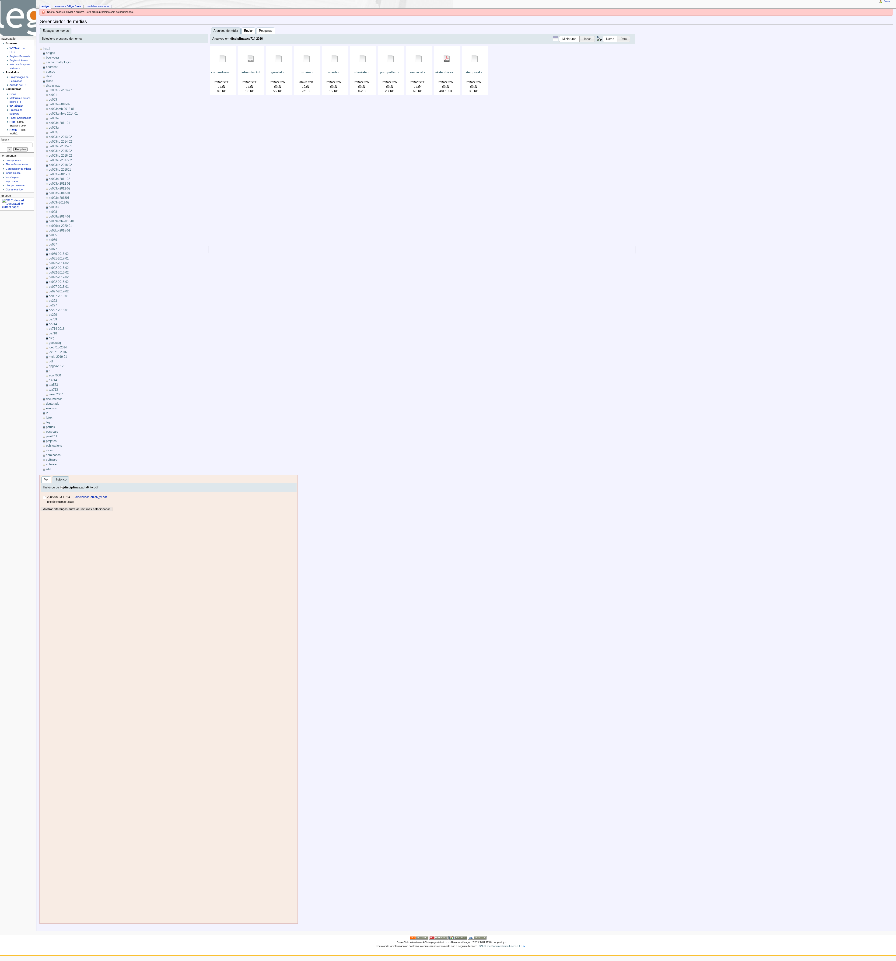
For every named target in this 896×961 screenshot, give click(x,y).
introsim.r (306, 72)
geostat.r (277, 72)
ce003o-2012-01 (59, 183)
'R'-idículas (16, 106)
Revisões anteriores (98, 6)
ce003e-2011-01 (59, 123)
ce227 (53, 305)
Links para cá (13, 160)
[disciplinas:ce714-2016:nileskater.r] (362, 58)
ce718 (53, 333)
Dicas (13, 94)
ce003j (53, 132)
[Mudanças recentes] (419, 937)
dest (49, 76)
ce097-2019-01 (59, 296)
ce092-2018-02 (59, 282)
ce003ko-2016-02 (60, 155)
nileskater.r (362, 72)
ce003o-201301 (59, 198)
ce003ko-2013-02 (60, 137)
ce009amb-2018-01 (61, 221)
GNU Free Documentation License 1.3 (500, 946)
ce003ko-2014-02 (60, 141)
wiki (48, 469)
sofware (51, 464)
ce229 (53, 314)
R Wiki (13, 129)
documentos (54, 399)
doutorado (52, 403)
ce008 (53, 212)
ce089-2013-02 (59, 254)
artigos (50, 53)
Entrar (887, 1)
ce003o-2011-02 (59, 179)
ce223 (53, 300)
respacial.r (417, 72)
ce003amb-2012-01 (61, 109)
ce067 (53, 244)
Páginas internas (19, 60)
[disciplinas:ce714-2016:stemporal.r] (474, 58)
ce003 (53, 99)
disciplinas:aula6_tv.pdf (81, 487)
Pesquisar (266, 30)
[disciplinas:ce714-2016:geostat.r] (278, 58)
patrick (50, 427)
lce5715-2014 (58, 347)
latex (49, 417)
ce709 (53, 319)
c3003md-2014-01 (61, 90)
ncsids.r (334, 72)
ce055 (53, 235)
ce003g (54, 127)
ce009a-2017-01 (59, 216)
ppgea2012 (56, 366)
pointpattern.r (389, 72)
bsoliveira (52, 57)
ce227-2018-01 (59, 310)
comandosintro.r (223, 72)
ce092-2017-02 (59, 277)
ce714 (53, 324)
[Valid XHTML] (477, 937)
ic (47, 413)
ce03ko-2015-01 (59, 230)
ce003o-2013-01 (59, 193)
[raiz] (46, 48)
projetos (51, 441)
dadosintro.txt (250, 72)
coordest (52, 67)
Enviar (248, 30)
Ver (46, 479)
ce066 (53, 240)
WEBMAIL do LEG (17, 50)
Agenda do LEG (19, 85)
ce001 (53, 95)
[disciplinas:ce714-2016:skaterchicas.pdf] (446, 58)
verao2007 (56, 394)
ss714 (53, 380)
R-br (12, 121)
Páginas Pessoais (20, 56)
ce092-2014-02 (59, 263)
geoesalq (55, 342)
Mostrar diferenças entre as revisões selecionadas (76, 509)
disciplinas (53, 85)
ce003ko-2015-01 (60, 146)
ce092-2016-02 (59, 272)
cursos (50, 71)
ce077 (53, 249)
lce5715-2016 (58, 352)
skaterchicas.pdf (447, 72)
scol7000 (55, 375)
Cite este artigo (14, 189)
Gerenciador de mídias (19, 168)
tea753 (53, 389)
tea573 (53, 384)
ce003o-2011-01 (59, 174)
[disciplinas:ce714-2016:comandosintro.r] (222, 58)
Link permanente (15, 185)
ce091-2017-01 (59, 258)
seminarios (53, 455)
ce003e (54, 118)
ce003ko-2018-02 (60, 165)
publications (54, 445)
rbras (49, 450)
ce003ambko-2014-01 (63, 113)
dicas (49, 81)
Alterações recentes (17, 164)
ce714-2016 (56, 328)
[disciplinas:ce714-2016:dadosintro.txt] (250, 58)
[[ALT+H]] (18, 18)
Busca (5, 139)
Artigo (45, 6)
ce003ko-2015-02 (60, 151)
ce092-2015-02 (59, 268)
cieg (51, 338)
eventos (51, 408)
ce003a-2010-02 (59, 104)
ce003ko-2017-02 (60, 160)
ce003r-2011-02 (59, 202)
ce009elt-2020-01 (60, 226)
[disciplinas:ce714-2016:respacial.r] (418, 58)
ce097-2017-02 (59, 291)
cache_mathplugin (58, 62)
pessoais (52, 431)
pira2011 (51, 436)
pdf (51, 361)
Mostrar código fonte (68, 6)
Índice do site (13, 173)
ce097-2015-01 (59, 286)
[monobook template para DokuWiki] (438, 937)
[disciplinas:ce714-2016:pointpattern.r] (390, 58)
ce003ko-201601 (60, 169)
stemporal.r (474, 72)
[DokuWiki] (457, 937)
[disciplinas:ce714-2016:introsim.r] (306, 58)
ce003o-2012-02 (59, 188)
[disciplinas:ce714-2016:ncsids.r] (334, 58)
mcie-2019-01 (58, 356)
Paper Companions (20, 117)
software (51, 459)
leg (48, 422)
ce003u (54, 207)
